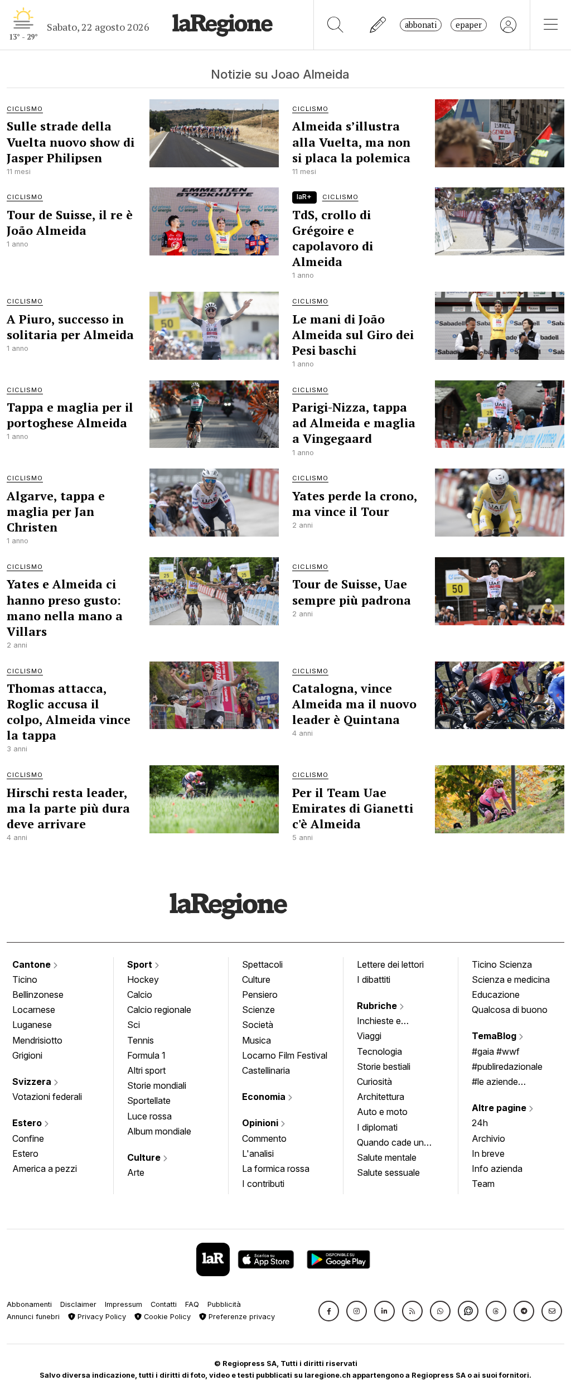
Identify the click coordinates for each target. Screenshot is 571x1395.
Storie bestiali (383, 1066)
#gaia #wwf (496, 1051)
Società (257, 1024)
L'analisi (258, 1153)
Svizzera (33, 1081)
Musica (256, 1040)
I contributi (263, 1183)
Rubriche (378, 1005)
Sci (133, 1024)
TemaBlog (495, 1035)
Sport (140, 964)
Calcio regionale (159, 1009)
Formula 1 (146, 1055)
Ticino (24, 979)
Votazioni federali (47, 1096)
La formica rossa (275, 1168)
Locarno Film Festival (284, 1055)
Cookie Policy (166, 1316)
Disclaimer (78, 1304)
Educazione (496, 994)
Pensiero (260, 994)
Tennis (140, 1040)
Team (483, 1183)
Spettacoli (262, 964)
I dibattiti (373, 979)
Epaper (469, 25)
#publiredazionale (507, 1066)
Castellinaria (266, 1070)
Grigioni (27, 1055)
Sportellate (149, 1100)
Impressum (123, 1304)
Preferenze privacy (240, 1316)
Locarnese (33, 1009)
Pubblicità (224, 1304)
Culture (145, 1157)
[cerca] (335, 25)
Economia (265, 1096)
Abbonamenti (29, 1304)
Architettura (380, 1096)
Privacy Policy (100, 1316)
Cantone (32, 964)
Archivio (488, 1138)
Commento (264, 1138)
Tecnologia (379, 1051)
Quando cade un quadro (390, 1143)
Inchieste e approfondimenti (390, 1022)
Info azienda (497, 1168)
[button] (328, 1311)
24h (480, 1122)
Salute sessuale (388, 1172)
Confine (28, 1138)
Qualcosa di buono (510, 1009)
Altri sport (146, 1070)
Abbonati (421, 25)
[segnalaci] (378, 25)
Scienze (258, 1009)
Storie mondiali (156, 1085)
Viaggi (369, 1035)
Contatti (164, 1304)
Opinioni (261, 1122)
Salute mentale (387, 1157)
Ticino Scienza (502, 964)
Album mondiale (159, 1131)
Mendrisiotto (37, 1040)
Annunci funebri (33, 1316)
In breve (488, 1153)
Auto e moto (382, 1111)
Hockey (143, 979)
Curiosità (374, 1081)
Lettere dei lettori (390, 964)
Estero (28, 1122)
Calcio (139, 994)
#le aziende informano (495, 1082)
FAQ (192, 1304)
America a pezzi (44, 1168)
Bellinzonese (38, 994)
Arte (135, 1172)
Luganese (32, 1024)
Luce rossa (149, 1116)
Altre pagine (500, 1107)
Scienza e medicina (511, 979)
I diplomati (377, 1127)
